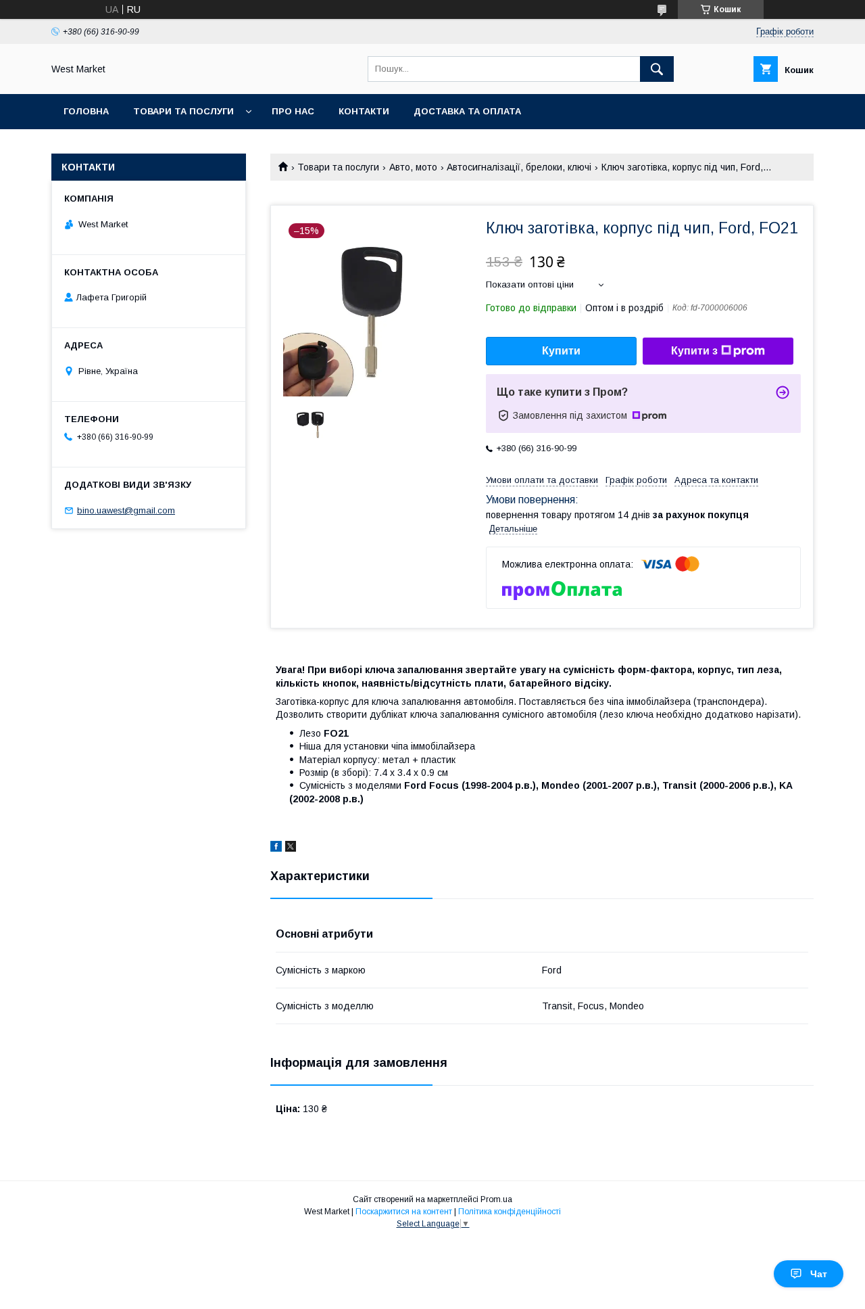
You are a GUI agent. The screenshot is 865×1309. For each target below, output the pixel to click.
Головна (86, 111)
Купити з (694, 351)
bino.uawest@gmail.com (126, 510)
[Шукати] (657, 69)
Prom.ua (496, 1199)
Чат (818, 1273)
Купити (561, 351)
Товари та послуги (183, 111)
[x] (290, 848)
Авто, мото (413, 167)
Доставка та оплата (467, 111)
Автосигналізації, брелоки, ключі (519, 167)
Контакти (364, 111)
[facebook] (276, 848)
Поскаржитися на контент (403, 1211)
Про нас (293, 111)
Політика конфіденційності (509, 1211)
